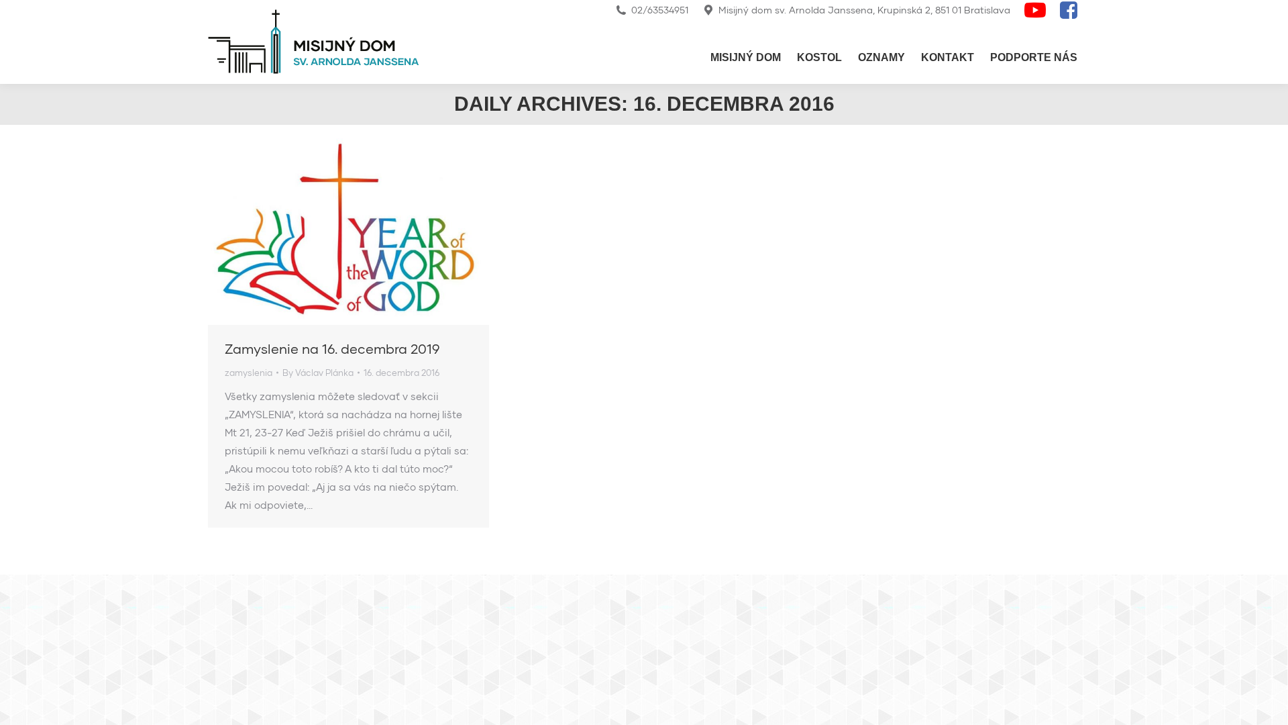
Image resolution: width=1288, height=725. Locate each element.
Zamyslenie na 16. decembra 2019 (332, 348)
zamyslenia (248, 372)
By (318, 372)
